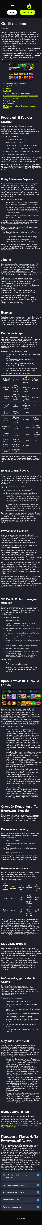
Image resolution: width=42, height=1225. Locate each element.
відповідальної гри (8, 1127)
